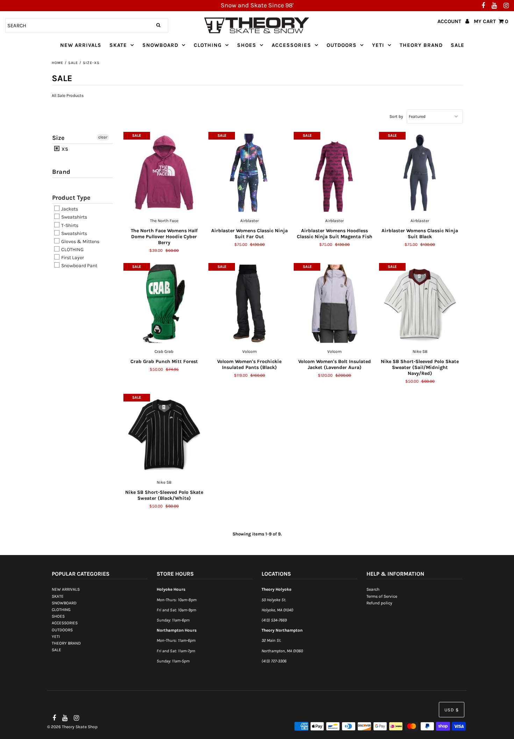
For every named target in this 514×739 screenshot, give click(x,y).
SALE (457, 45)
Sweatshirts (73, 217)
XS (64, 149)
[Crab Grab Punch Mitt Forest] (164, 303)
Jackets (69, 209)
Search (372, 589)
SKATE (118, 45)
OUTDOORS (342, 45)
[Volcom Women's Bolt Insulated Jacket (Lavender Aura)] (334, 303)
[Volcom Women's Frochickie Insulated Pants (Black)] (249, 303)
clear (102, 137)
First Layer (72, 258)
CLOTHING (208, 45)
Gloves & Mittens (79, 241)
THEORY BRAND (421, 45)
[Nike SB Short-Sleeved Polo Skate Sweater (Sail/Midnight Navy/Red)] (420, 303)
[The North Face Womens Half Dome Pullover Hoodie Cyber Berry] (164, 173)
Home (57, 63)
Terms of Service (381, 596)
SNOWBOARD (160, 45)
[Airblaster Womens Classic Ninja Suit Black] (420, 173)
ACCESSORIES (291, 45)
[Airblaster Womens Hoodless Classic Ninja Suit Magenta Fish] (334, 173)
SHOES (246, 45)
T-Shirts (69, 225)
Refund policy (379, 603)
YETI (378, 45)
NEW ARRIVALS (80, 45)
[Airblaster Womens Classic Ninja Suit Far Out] (249, 173)
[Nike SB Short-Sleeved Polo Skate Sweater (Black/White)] (164, 434)
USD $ (451, 709)
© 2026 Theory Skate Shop (72, 726)
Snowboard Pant (78, 266)
